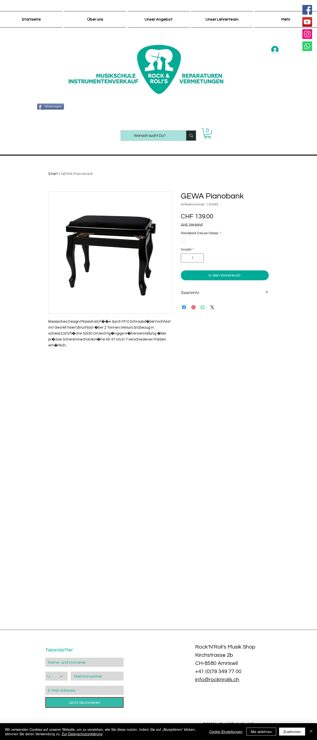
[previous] (10, 607)
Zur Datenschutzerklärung (82, 733)
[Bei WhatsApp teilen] (203, 307)
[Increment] (200, 258)
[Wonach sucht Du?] (191, 136)
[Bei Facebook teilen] (184, 307)
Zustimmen (292, 731)
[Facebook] (307, 10)
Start (53, 174)
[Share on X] (212, 307)
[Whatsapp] (307, 46)
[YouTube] (307, 22)
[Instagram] (307, 34)
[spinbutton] (192, 258)
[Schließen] (311, 731)
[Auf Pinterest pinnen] (193, 307)
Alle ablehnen (261, 731)
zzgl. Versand (192, 224)
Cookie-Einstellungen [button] (225, 731)
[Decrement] (184, 258)
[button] (207, 133)
